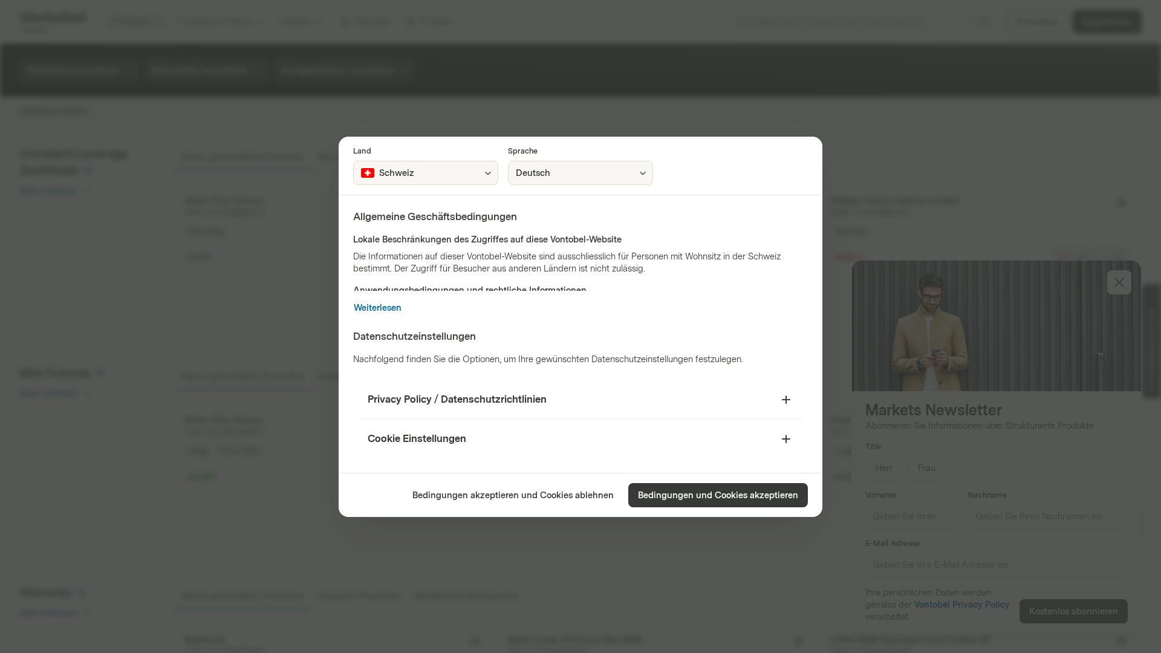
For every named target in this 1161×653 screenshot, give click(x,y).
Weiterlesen (378, 308)
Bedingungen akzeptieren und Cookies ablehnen (513, 495)
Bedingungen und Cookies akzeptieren (718, 495)
